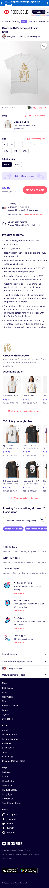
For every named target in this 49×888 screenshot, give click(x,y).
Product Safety (9, 790)
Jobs (4, 752)
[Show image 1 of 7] (2, 107)
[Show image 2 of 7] (5, 107)
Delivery (6, 772)
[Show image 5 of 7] (12, 107)
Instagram (12, 814)
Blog (4, 701)
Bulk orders (7, 718)
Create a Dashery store (13, 761)
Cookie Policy (8, 858)
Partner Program (10, 739)
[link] (13, 528)
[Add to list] (44, 46)
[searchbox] (24, 520)
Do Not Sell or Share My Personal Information (21, 854)
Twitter (10, 823)
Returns (6, 776)
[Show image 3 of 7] (7, 107)
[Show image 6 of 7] (14, 107)
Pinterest (11, 832)
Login (5, 710)
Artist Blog (7, 756)
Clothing (19, 21)
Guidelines (7, 785)
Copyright (7, 794)
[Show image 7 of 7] (17, 107)
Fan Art (5, 692)
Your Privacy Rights (11, 803)
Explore (6, 21)
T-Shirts (7, 547)
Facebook (12, 819)
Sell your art (8, 747)
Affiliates (6, 743)
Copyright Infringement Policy (17, 661)
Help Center (8, 781)
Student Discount (10, 705)
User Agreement (9, 850)
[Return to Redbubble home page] (16, 12)
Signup (5, 714)
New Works (7, 696)
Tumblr (10, 828)
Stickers (33, 21)
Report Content (10, 654)
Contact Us (7, 798)
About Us (6, 730)
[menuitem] (6, 21)
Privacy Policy (24, 850)
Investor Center (9, 734)
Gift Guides (7, 688)
